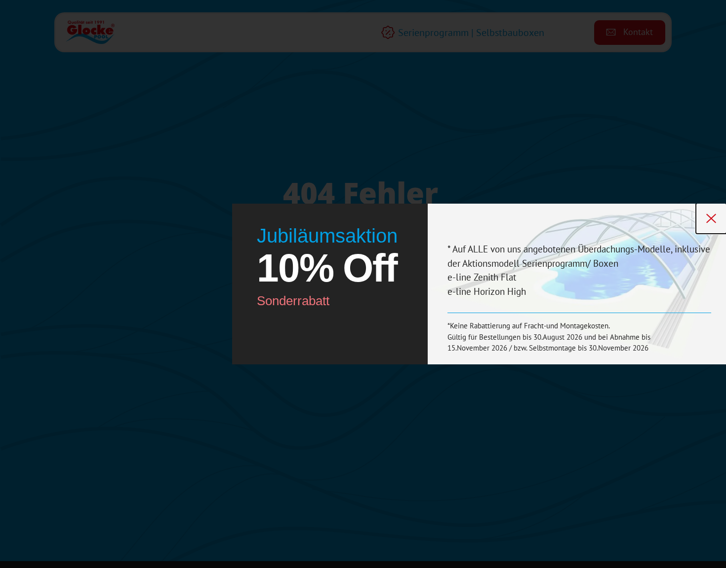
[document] (363, 284)
